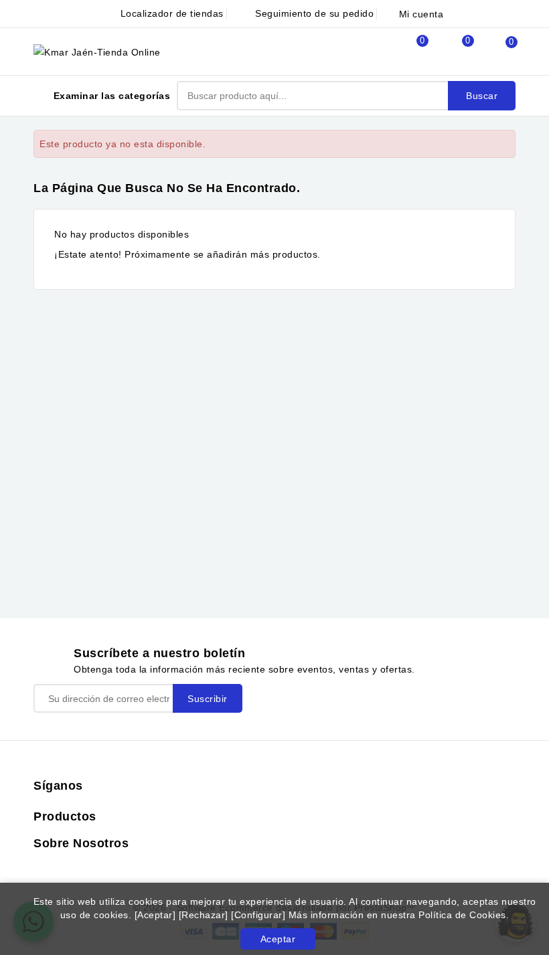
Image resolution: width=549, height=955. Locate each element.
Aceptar (278, 939)
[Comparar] (407, 51)
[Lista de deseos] (453, 52)
